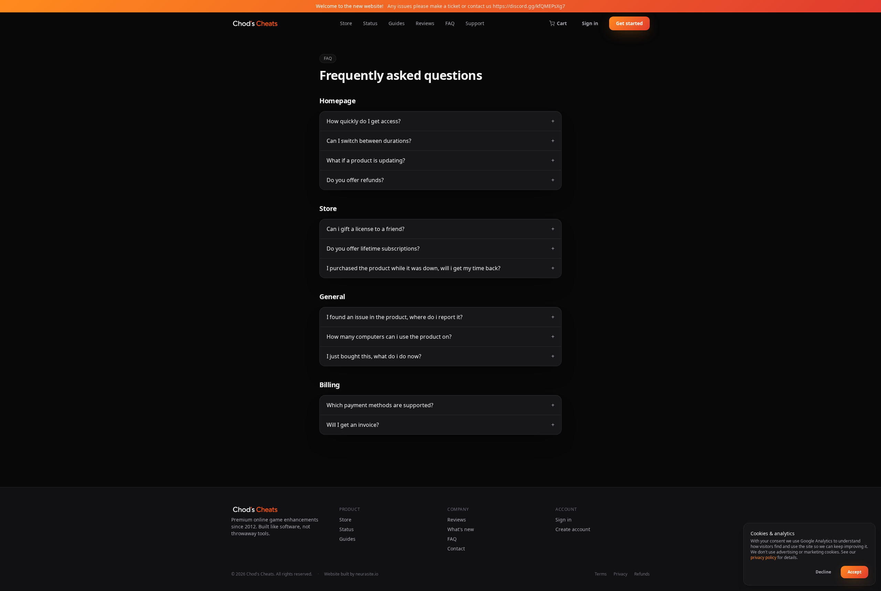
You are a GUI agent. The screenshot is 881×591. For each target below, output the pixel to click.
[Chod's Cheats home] (255, 23)
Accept (854, 572)
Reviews (425, 23)
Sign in (590, 23)
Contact (456, 548)
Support (475, 23)
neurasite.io (366, 574)
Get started (629, 23)
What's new (460, 529)
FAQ (450, 23)
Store (346, 23)
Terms (601, 574)
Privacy (620, 574)
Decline (823, 572)
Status (370, 23)
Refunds (642, 574)
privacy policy (763, 557)
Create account (572, 529)
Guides (397, 23)
